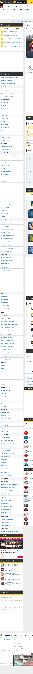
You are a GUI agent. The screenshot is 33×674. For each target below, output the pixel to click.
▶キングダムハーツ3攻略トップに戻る (9, 77)
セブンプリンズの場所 (6, 334)
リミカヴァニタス (5, 121)
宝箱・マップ (16, 10)
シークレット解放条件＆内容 (7, 146)
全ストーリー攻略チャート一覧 (8, 156)
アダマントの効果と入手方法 (10, 31)
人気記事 (6, 28)
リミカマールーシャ (5, 130)
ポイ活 (10, 2)
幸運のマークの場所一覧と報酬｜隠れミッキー (13, 46)
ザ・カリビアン (4, 181)
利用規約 (15, 635)
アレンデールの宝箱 (5, 242)
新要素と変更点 (4, 267)
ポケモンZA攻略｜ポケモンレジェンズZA (22, 640)
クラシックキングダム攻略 (7, 440)
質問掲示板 (3, 465)
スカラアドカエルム (5, 210)
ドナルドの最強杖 (5, 309)
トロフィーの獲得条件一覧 (7, 340)
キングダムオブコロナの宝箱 (7, 235)
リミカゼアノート (5, 102)
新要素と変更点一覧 (5, 525)
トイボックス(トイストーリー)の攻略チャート (13, 42)
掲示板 (17, 28)
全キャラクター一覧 (5, 359)
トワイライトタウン (5, 165)
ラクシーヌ (3, 393)
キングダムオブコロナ (6, 171)
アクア (2, 368)
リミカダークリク (5, 140)
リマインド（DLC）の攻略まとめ (8, 90)
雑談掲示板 (3, 462)
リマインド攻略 (8, 10)
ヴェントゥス (4, 375)
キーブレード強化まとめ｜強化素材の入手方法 (13, 38)
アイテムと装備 (4, 425)
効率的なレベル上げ (5, 270)
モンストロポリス (5, 174)
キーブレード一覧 (5, 412)
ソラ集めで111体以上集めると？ (8, 353)
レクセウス (3, 406)
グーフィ (3, 381)
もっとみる (20, 49)
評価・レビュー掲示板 (6, 475)
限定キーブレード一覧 (6, 418)
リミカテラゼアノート (6, 115)
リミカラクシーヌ (5, 137)
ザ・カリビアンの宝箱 (6, 245)
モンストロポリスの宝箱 (6, 238)
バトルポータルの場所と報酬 (7, 321)
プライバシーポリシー (24, 635)
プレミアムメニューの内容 (7, 96)
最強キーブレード (5, 299)
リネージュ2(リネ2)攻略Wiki (19, 654)
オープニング (4, 159)
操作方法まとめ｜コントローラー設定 (9, 484)
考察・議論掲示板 (5, 472)
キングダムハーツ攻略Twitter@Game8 (9, 531)
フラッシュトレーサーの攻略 (7, 447)
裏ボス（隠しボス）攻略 (6, 337)
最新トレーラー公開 (5, 503)
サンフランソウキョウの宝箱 (7, 248)
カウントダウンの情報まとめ (7, 500)
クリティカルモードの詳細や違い (8, 83)
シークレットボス (5, 149)
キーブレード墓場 (5, 207)
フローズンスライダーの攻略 (7, 453)
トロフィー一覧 (4, 431)
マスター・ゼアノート (6, 390)
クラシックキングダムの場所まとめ (9, 324)
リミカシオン (4, 105)
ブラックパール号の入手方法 (7, 346)
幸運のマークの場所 (5, 318)
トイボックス (4, 168)
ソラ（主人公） (4, 365)
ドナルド (3, 384)
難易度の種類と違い (5, 264)
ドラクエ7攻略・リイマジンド (20, 643)
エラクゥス (3, 378)
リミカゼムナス (4, 108)
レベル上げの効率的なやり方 (7, 327)
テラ (2, 371)
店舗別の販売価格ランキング (7, 522)
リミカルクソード (5, 127)
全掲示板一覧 (4, 459)
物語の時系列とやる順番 (6, 506)
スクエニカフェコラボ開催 (7, 491)
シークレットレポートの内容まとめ (9, 331)
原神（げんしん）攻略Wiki (19, 651)
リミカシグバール (5, 124)
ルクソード (3, 396)
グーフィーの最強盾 (5, 305)
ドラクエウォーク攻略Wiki (19, 648)
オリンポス (3, 162)
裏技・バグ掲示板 (5, 469)
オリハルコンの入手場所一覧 (10, 35)
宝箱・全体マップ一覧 (6, 223)
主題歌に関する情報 (5, 494)
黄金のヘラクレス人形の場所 (7, 343)
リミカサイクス (4, 118)
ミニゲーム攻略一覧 (5, 437)
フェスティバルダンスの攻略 (7, 443)
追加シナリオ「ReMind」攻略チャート (9, 93)
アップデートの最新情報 (6, 80)
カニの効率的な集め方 (6, 349)
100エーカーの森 (4, 213)
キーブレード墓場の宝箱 (6, 251)
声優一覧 (3, 497)
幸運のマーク (23, 10)
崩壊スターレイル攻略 (18, 646)
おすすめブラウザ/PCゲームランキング (12, 589)
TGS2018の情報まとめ (6, 509)
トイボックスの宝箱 (5, 232)
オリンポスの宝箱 (5, 226)
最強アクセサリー (5, 302)
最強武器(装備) (4, 296)
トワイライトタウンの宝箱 (7, 229)
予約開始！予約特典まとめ (7, 519)
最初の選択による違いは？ (7, 260)
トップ (2, 10)
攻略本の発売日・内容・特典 (7, 487)
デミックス (3, 400)
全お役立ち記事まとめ (6, 257)
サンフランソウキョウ (6, 204)
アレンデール (4, 178)
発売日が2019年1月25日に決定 (8, 513)
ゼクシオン (3, 403)
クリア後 (3, 216)
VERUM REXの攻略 (5, 450)
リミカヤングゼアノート (6, 112)
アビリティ (3, 428)
